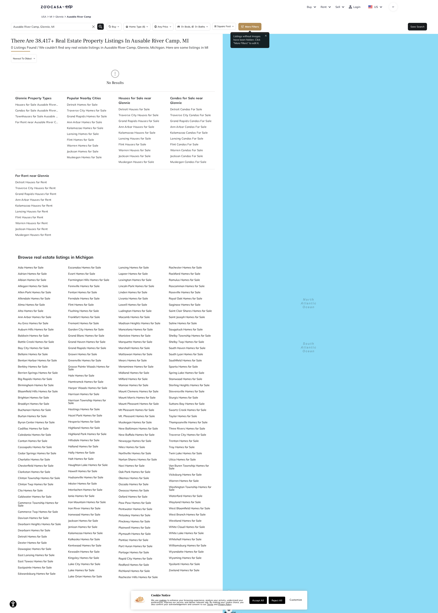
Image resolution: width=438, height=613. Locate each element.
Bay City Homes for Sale (33, 348)
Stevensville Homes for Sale (186, 391)
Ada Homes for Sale (31, 267)
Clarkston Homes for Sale (34, 472)
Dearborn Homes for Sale (34, 530)
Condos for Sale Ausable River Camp (36, 110)
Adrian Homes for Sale (32, 273)
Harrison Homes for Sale (83, 394)
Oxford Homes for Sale (133, 496)
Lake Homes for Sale (81, 570)
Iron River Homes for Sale (84, 508)
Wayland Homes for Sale (185, 502)
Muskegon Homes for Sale (84, 157)
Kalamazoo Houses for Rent (34, 205)
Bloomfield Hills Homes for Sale (38, 391)
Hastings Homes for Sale (84, 409)
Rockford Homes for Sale (184, 273)
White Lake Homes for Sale (186, 533)
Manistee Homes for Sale (135, 335)
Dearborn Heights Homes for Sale (39, 524)
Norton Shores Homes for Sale (138, 459)
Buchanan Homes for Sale (34, 410)
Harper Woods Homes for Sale (87, 388)
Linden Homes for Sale (133, 292)
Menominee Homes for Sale (136, 366)
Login (356, 7)
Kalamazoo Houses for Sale (137, 132)
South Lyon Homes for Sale (186, 354)
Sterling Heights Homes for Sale (189, 385)
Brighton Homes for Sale (33, 397)
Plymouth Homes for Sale (135, 533)
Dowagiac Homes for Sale (34, 549)
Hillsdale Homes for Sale (83, 440)
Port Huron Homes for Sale (135, 546)
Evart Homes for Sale (81, 273)
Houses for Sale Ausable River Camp (36, 104)
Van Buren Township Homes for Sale (189, 467)
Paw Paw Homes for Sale (135, 502)
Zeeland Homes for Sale (184, 570)
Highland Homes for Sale (84, 427)
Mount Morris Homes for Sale (137, 397)
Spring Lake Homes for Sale (186, 372)
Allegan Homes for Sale (33, 286)
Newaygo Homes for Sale (135, 441)
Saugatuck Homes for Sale (186, 329)
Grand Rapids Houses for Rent (35, 194)
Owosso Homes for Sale (134, 490)
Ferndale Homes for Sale (84, 298)
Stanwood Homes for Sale (185, 379)
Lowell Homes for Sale (133, 304)
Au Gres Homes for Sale (33, 323)
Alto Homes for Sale (30, 311)
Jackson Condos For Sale (186, 156)
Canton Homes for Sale (32, 441)
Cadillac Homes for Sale (33, 428)
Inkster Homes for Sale (82, 483)
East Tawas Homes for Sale (35, 561)
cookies (163, 600)
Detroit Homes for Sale (82, 104)
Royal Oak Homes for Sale (185, 298)
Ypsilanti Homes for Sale (184, 564)
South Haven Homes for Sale (187, 348)
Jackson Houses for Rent (31, 229)
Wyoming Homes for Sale (185, 558)
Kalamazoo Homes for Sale (85, 128)
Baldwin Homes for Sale (33, 335)
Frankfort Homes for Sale (84, 317)
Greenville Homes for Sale (84, 360)
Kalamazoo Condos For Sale (189, 132)
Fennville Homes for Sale (84, 286)
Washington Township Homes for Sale (190, 488)
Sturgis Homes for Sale (183, 397)
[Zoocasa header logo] (57, 7)
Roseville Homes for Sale (184, 292)
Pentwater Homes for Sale (135, 509)
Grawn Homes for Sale (82, 354)
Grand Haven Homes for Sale (86, 341)
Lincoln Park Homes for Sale (136, 286)
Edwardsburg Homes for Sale (37, 573)
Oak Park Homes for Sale (134, 472)
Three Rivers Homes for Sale (187, 428)
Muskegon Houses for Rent (33, 234)
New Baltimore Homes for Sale (138, 428)
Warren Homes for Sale (82, 145)
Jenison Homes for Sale (82, 527)
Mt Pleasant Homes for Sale (136, 410)
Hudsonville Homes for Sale (85, 477)
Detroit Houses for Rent (31, 182)
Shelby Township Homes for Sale (190, 335)
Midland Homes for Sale (134, 372)
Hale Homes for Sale (81, 375)
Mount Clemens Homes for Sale (139, 391)
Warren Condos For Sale (186, 150)
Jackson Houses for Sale (135, 156)
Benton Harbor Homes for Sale (37, 360)
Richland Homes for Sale (134, 571)
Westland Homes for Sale (185, 520)
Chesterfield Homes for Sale (36, 465)
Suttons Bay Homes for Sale (187, 403)
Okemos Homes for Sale (134, 478)
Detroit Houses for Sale (134, 109)
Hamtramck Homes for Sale (85, 381)
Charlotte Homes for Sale (34, 459)
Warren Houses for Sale (135, 150)
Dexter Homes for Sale (32, 542)
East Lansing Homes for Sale (36, 555)
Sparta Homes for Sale (183, 366)
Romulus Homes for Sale (184, 280)
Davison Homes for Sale (33, 518)
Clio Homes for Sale (30, 490)
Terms (210, 604)
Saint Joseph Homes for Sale (187, 317)
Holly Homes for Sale (81, 452)
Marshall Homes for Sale (134, 348)
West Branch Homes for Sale (187, 514)
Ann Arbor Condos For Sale (188, 126)
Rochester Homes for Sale (185, 267)
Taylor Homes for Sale (183, 416)
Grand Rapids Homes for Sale (87, 116)
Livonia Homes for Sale (133, 298)
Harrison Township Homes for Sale (87, 402)
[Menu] (393, 7)
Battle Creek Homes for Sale (36, 341)
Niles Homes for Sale (132, 447)
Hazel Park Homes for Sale (85, 415)
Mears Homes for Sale (133, 360)
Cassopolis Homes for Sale (35, 447)
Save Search (417, 26)
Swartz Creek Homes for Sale (187, 410)
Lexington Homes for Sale (135, 280)
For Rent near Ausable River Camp (36, 122)
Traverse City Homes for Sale (86, 110)
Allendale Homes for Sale (34, 298)
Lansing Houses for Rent (31, 211)
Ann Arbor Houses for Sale (136, 126)
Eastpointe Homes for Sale (35, 567)
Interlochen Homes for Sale (85, 489)
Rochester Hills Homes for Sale (138, 577)
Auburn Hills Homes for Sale (36, 329)
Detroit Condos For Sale (186, 109)
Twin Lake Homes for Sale (185, 453)
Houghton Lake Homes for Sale (88, 465)
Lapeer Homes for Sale (133, 273)
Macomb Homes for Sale (134, 317)
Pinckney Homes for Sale (134, 521)
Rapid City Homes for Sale (135, 558)
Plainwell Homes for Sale (134, 527)
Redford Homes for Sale (134, 564)
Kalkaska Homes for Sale (84, 539)
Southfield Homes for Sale (185, 360)
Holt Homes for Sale (81, 458)
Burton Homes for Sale (32, 416)
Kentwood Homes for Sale (84, 545)
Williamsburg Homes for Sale (187, 545)
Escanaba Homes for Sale (84, 267)
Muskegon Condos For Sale (188, 162)
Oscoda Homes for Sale (134, 484)
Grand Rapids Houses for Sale (139, 121)
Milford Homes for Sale (133, 379)
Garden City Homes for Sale (86, 329)
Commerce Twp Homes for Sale (38, 511)
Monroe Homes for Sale (133, 385)
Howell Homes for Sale (82, 471)
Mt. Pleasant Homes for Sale (137, 416)
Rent (324, 7)
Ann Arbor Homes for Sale (84, 122)
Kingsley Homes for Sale (83, 558)
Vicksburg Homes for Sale (185, 474)
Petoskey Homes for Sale (134, 515)
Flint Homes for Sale (80, 139)
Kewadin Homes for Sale (84, 551)
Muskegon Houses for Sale (136, 162)
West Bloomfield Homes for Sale (189, 508)
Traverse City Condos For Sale (190, 115)
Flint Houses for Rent (29, 217)
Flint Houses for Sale (132, 144)
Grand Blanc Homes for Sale (86, 335)
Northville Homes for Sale (135, 453)
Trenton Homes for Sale (184, 441)
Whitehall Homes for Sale (185, 539)
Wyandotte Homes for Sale (186, 551)
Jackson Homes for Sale (83, 151)
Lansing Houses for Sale (135, 138)
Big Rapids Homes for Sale (35, 379)
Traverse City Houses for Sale (139, 115)
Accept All (258, 600)
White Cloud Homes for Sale (187, 527)
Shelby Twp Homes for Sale (186, 341)
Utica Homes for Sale (182, 459)
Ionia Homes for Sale (81, 496)
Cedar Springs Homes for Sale (37, 453)
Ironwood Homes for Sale (84, 514)
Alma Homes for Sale (31, 304)
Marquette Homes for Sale (135, 341)
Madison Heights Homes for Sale (139, 323)
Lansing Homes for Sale (83, 134)
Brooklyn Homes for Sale (33, 403)
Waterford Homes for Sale (185, 496)
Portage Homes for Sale (134, 552)
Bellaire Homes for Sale (33, 354)
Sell (337, 7)
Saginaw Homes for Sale (184, 304)
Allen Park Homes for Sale (34, 292)
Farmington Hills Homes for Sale (88, 280)
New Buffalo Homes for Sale (137, 434)
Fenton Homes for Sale (82, 292)
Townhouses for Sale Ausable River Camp (36, 116)
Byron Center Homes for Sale (36, 422)
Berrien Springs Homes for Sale (38, 372)
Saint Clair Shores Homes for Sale (190, 311)
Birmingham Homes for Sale (36, 385)
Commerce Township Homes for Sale (38, 504)
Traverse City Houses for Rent (35, 188)
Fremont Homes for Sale (83, 323)
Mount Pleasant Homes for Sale (139, 403)
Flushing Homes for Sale (83, 311)
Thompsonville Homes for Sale (188, 422)
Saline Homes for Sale (183, 323)
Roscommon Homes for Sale (187, 286)
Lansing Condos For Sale (186, 138)
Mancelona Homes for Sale (136, 329)
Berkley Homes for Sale (33, 366)
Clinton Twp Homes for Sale (35, 484)
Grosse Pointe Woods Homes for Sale (88, 368)
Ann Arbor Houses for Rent (33, 199)
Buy (309, 7)
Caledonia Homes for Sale (34, 434)
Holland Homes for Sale (83, 446)
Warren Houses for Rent (31, 223)
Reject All (277, 600)
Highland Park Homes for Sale (87, 434)
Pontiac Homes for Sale (133, 540)
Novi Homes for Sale (132, 465)
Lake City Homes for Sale (84, 564)
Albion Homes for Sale (32, 280)
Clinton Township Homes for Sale (39, 478)
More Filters (252, 26)
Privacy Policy (224, 604)
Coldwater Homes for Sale (34, 496)
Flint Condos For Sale (184, 144)
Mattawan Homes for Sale (135, 354)
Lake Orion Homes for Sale (85, 576)
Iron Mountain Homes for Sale (87, 502)
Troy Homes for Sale (182, 447)
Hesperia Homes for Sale (84, 421)
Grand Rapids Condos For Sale (191, 121)
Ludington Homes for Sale (135, 311)
